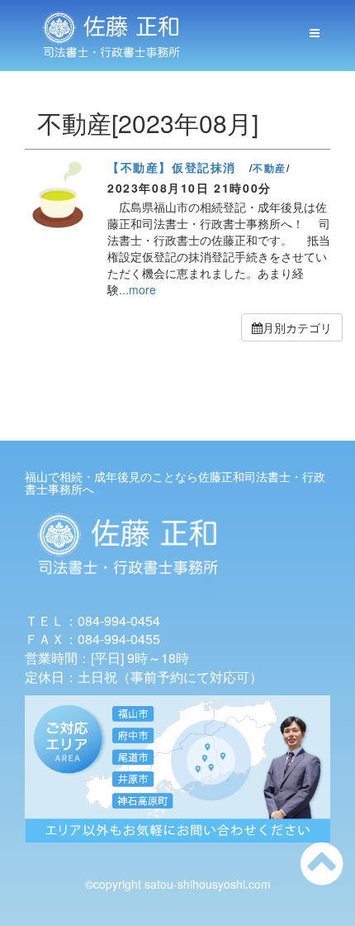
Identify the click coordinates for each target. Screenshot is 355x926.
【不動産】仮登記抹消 (171, 167)
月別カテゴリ (297, 327)
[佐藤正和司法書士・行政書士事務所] (111, 35)
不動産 (269, 167)
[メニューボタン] (314, 33)
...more (137, 289)
